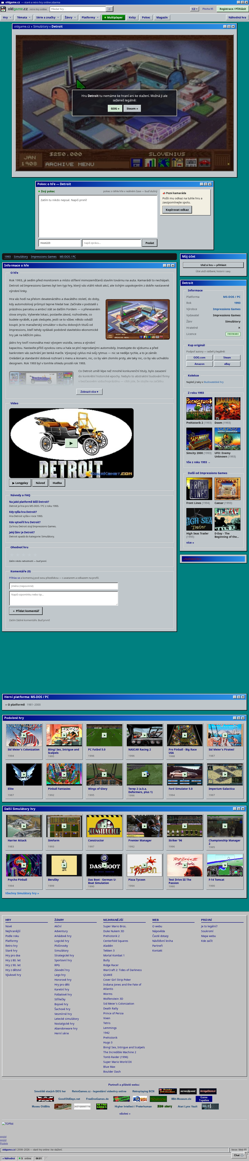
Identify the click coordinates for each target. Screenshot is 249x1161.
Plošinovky (61, 945)
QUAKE (107, 975)
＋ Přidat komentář (25, 611)
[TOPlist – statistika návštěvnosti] (10, 1128)
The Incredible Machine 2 (119, 1052)
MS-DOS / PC (68, 256)
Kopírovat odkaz (177, 210)
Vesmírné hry (63, 1014)
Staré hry (11, 950)
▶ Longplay (20, 483)
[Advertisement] (118, 662)
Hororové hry (62, 979)
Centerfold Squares (115, 941)
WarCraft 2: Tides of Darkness (122, 970)
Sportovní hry (63, 960)
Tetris (106, 1023)
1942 (106, 1033)
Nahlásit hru (193, 559)
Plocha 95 (208, 9)
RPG (57, 965)
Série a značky (45, 17)
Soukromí (207, 931)
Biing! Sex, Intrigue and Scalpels (124, 1047)
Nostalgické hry (64, 1023)
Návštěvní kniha (162, 941)
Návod (40, 483)
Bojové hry (61, 1004)
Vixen (106, 1018)
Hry (5, 17)
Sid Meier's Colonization (118, 1003)
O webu (157, 926)
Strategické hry (64, 955)
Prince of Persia (113, 1013)
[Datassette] (82, 1106)
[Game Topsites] (204, 1099)
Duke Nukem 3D (113, 931)
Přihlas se (14, 578)
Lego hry (60, 975)
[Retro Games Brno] (101, 1106)
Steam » (132, 108)
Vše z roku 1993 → (198, 462)
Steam (227, 357)
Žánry (68, 17)
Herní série (61, 1033)
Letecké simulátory (66, 1019)
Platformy (88, 17)
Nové (8, 926)
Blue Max (109, 1067)
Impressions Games (44, 256)
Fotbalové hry (63, 994)
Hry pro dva (12, 955)
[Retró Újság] (62, 1106)
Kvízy (132, 17)
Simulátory (41, 26)
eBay (227, 364)
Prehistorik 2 (111, 936)
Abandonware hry (65, 1028)
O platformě (24, 704)
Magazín (162, 17)
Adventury (61, 931)
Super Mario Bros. (114, 926)
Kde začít (207, 941)
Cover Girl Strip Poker (117, 979)
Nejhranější (12, 931)
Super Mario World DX (117, 1062)
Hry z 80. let (13, 960)
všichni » (124, 1113)
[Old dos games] (45, 1099)
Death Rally (110, 1008)
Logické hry (61, 941)
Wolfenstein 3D (113, 999)
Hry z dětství (13, 970)
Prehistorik (110, 1037)
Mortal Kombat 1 (114, 955)
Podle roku (12, 936)
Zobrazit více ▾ (89, 391)
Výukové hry (13, 975)
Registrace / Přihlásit (233, 9)
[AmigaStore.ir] (208, 1091)
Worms (107, 994)
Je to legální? (209, 926)
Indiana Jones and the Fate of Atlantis (122, 987)
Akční (57, 926)
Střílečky (59, 999)
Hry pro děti (62, 984)
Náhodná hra (237, 17)
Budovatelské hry (214, 382)
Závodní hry (62, 970)
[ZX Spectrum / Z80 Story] (164, 1106)
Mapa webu (208, 936)
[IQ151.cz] (140, 1099)
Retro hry (11, 945)
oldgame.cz (22, 26)
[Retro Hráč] (188, 1091)
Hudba (57, 483)
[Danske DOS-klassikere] (168, 1091)
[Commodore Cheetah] (121, 1099)
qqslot (3, 1137)
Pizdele (4, 1143)
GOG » (115, 108)
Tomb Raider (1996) (115, 1057)
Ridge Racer (111, 965)
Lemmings (110, 1028)
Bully (106, 960)
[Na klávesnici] (210, 1106)
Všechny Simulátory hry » (22, 893)
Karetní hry (61, 989)
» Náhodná (9, 1158)
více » (190, 542)
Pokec (146, 17)
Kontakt (157, 950)
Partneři (157, 945)
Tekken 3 (109, 950)
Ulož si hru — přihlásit (213, 265)
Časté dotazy (160, 936)
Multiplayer (115, 17)
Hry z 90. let (13, 965)
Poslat (150, 243)
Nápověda (158, 931)
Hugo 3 (107, 1042)
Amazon (199, 364)
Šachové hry (62, 1009)
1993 (7, 256)
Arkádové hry (62, 936)
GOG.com (199, 357)
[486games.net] (158, 1099)
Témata (22, 17)
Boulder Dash (112, 1071)
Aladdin (108, 945)
